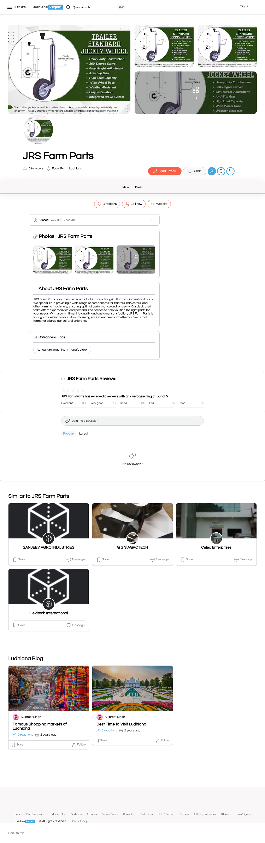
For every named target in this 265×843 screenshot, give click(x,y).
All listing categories (205, 814)
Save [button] (21, 559)
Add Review (168, 171)
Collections (146, 814)
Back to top (80, 821)
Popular (68, 433)
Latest (83, 433)
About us (92, 814)
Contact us (129, 814)
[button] (256, 6)
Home (17, 814)
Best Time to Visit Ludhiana (121, 724)
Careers (184, 814)
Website (161, 204)
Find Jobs (76, 814)
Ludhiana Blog (57, 814)
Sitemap (225, 814)
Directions (110, 204)
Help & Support (166, 814)
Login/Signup (243, 814)
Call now (136, 204)
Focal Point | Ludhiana (67, 168)
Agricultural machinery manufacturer (62, 349)
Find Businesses (35, 814)
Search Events (110, 814)
